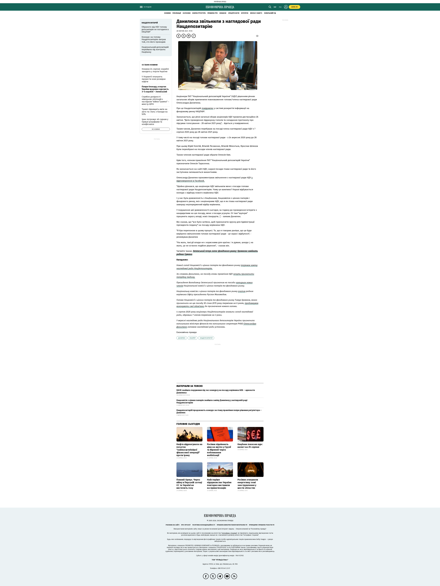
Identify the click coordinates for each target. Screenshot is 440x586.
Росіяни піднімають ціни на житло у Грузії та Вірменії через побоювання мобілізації (219, 450)
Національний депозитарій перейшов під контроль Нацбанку (155, 49)
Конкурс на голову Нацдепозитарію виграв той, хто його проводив (154, 39)
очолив (241, 291)
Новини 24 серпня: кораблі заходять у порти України (155, 70)
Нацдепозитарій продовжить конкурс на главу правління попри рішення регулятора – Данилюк (219, 411)
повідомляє (207, 108)
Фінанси (222, 13)
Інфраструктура (199, 13)
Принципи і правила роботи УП (261, 525)
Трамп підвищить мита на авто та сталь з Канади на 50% (155, 111)
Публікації (176, 13)
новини (167, 13)
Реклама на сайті (172, 525)
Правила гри (212, 13)
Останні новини (150, 65)
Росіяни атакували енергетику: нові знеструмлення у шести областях (248, 483)
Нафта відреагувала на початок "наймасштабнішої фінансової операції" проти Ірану (189, 450)
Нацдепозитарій (206, 338)
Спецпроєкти (233, 13)
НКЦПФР (192, 338)
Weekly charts (256, 13)
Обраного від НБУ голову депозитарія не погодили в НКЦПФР (155, 29)
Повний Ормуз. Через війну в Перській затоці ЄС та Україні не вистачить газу (189, 483)
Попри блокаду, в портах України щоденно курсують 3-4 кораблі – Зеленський (155, 89)
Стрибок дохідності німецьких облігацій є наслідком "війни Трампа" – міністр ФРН (155, 100)
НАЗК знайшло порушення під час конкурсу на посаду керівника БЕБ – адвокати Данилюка (215, 391)
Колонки (186, 13)
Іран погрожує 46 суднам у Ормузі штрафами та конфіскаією (155, 121)
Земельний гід (270, 13)
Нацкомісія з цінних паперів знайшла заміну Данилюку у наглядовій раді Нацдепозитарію (211, 401)
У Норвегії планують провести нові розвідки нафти (153, 79)
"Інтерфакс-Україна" (229, 533)
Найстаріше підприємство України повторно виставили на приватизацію (219, 483)
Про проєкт (186, 525)
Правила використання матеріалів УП (232, 525)
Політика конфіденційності (203, 525)
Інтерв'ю (244, 13)
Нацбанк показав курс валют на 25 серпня (250, 445)
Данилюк (181, 338)
